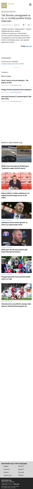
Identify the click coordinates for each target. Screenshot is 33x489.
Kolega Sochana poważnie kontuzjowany (16, 90)
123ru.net (16, 484)
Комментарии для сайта (12, 64)
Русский (21, 472)
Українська (7, 475)
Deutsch (21, 466)
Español (21, 469)
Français (6, 469)
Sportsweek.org (6, 480)
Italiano (6, 472)
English (6, 466)
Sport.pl (16, 25)
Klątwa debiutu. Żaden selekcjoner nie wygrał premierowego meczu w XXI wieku (15, 195)
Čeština (20, 475)
